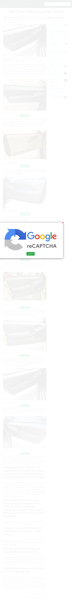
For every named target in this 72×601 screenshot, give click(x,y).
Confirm (30, 254)
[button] (36, 300)
